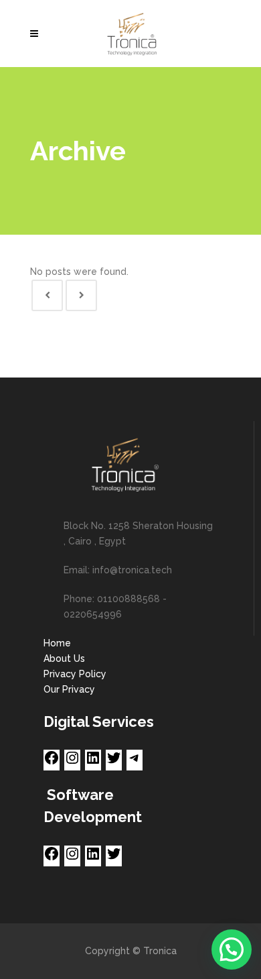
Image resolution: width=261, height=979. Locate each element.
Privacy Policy (75, 674)
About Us (64, 658)
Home (57, 643)
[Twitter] (114, 762)
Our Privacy (69, 689)
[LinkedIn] (93, 762)
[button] (231, 949)
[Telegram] (134, 762)
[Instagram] (72, 762)
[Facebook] (52, 762)
